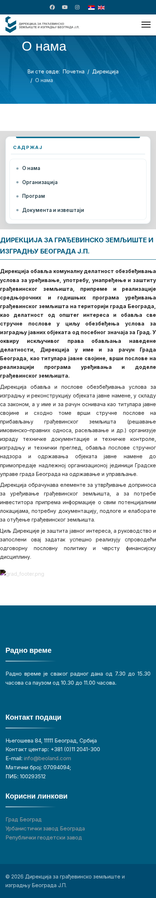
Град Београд (23, 819)
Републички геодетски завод (43, 837)
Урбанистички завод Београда (45, 828)
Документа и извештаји (53, 210)
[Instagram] (77, 7)
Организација (40, 182)
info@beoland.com (47, 758)
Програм (33, 196)
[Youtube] (65, 7)
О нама (31, 168)
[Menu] (146, 24)
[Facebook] (52, 7)
